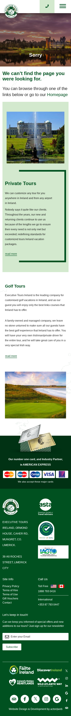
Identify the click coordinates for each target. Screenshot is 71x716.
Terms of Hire (10, 590)
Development (38, 709)
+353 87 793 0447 (48, 604)
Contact (7, 602)
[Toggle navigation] (63, 7)
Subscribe (12, 647)
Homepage (57, 94)
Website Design (18, 709)
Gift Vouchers (10, 598)
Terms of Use (10, 594)
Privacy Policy (10, 586)
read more (11, 253)
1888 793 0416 (47, 591)
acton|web (56, 709)
